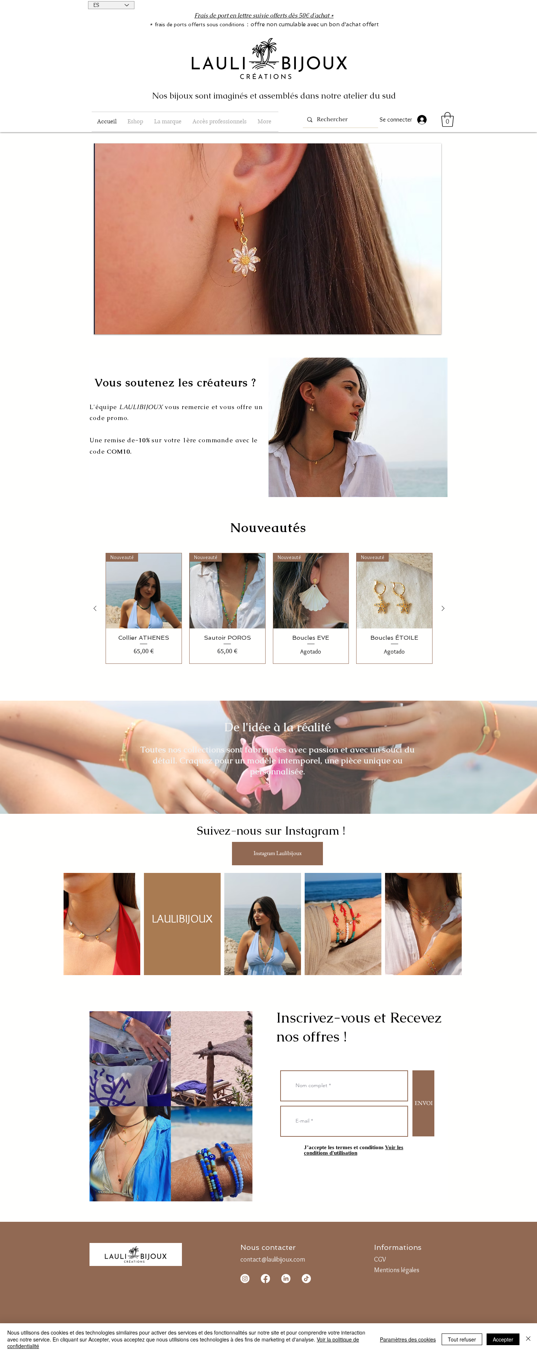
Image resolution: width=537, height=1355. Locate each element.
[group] (269, 609)
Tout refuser (462, 1339)
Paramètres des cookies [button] (408, 1339)
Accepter (503, 1339)
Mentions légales (396, 1270)
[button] (135, 121)
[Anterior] (95, 608)
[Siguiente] (443, 608)
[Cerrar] (528, 1339)
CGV (380, 1259)
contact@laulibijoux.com (272, 1259)
